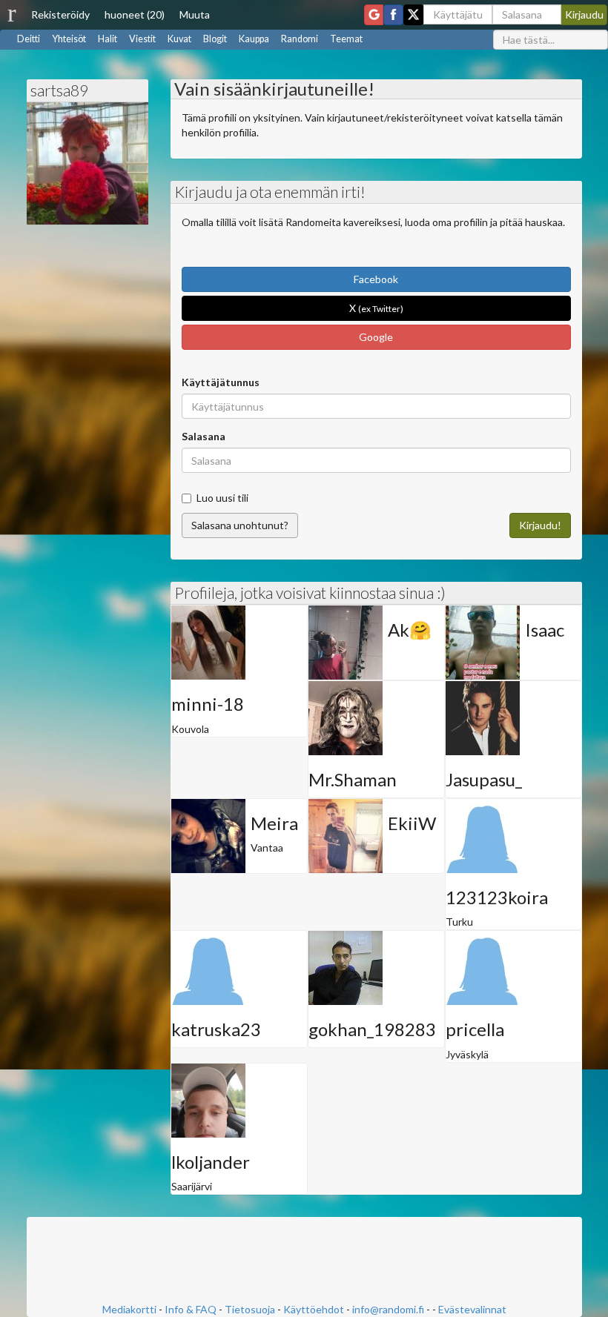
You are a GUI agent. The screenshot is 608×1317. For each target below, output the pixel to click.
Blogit (215, 38)
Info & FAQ (191, 1309)
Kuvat (179, 38)
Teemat (346, 38)
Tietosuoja (250, 1309)
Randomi (299, 38)
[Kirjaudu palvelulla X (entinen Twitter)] (413, 14)
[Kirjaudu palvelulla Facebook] (393, 14)
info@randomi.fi (388, 1309)
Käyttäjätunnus (221, 382)
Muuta (194, 14)
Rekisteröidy (60, 14)
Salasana (203, 436)
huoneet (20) (135, 14)
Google (376, 337)
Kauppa (254, 38)
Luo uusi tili (222, 497)
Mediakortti (129, 1309)
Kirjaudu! (540, 525)
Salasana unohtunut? (239, 525)
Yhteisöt (69, 38)
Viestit (142, 38)
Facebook (376, 279)
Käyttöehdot (313, 1309)
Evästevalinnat (472, 1309)
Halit (107, 38)
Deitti (28, 38)
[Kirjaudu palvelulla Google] (373, 14)
